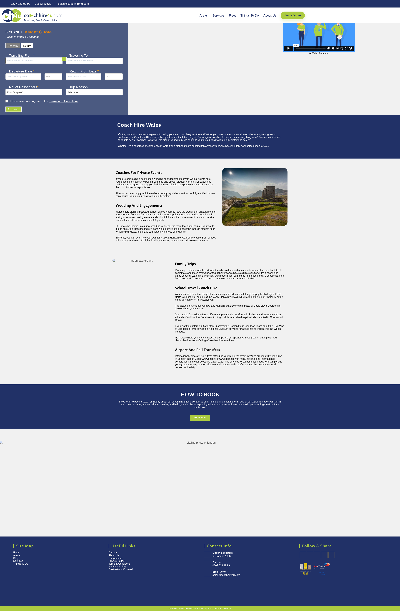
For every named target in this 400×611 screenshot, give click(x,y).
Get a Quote (293, 15)
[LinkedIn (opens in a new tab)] (390, 4)
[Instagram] (317, 555)
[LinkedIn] (324, 555)
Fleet (232, 15)
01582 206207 (44, 3)
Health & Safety (117, 566)
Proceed (14, 109)
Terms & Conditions (120, 563)
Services (218, 15)
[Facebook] (310, 555)
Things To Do (249, 15)
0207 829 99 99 (20, 3)
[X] (303, 555)
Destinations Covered (121, 569)
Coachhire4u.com (185, 608)
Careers (113, 552)
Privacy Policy (116, 561)
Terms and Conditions (63, 101)
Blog (15, 558)
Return (27, 46)
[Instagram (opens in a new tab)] (385, 4)
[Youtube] (331, 555)
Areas (204, 15)
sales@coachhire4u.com (73, 3)
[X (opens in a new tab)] (373, 4)
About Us (269, 15)
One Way (13, 46)
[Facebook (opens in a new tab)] (379, 4)
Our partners (115, 558)
